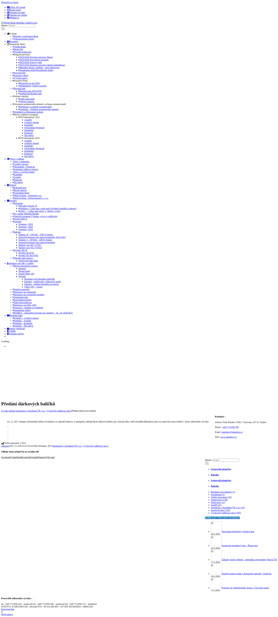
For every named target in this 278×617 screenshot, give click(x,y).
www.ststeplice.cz (228, 437)
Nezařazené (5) (218, 494)
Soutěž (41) (216, 505)
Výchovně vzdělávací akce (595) (226, 513)
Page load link (7, 609)
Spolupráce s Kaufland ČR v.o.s (67, 446)
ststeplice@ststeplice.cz (232, 432)
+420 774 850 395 (230, 427)
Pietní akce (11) (218, 502)
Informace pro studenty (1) (223, 492)
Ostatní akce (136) (219, 500)
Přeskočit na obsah (9, 2)
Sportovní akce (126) (220, 510)
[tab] (244, 469)
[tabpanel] (241, 502)
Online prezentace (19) (221, 497)
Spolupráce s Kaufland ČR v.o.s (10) (228, 507)
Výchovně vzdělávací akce (95, 446)
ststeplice (5, 446)
